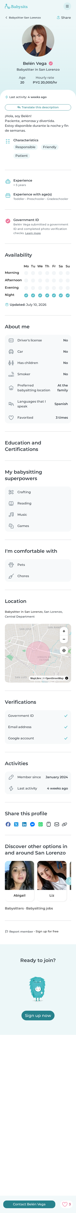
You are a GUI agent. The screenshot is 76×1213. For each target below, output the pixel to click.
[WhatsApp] (40, 824)
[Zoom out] (64, 639)
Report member (21, 931)
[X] (16, 824)
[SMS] (48, 824)
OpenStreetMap (54, 678)
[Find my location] (64, 650)
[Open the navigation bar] (67, 6)
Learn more (33, 233)
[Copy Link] (64, 824)
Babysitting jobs (39, 908)
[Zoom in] (64, 631)
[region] (38, 653)
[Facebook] (8, 824)
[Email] (57, 824)
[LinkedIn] (24, 824)
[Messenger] (32, 824)
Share (65, 18)
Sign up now (38, 1015)
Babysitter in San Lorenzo (38, 69)
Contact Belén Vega (29, 1204)
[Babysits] (16, 6)
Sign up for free (47, 931)
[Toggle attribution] (66, 678)
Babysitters (14, 908)
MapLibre (35, 678)
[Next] (70, 881)
